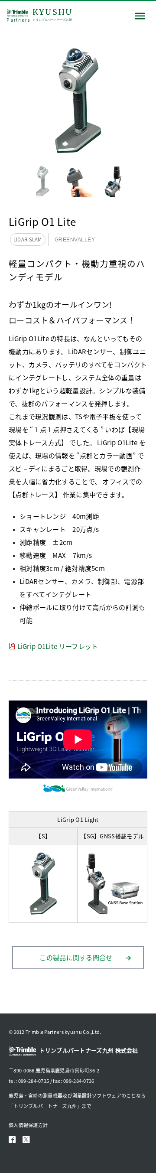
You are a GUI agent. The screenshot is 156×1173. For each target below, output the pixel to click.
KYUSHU (39, 15)
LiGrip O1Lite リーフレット (57, 646)
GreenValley (75, 240)
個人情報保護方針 (28, 1124)
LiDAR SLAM (27, 239)
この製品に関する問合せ (75, 957)
